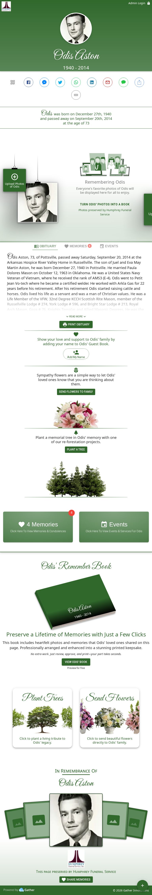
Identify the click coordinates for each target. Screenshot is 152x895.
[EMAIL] (107, 82)
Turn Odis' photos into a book (105, 204)
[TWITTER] (60, 82)
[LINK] (76, 95)
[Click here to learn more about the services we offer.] (76, 859)
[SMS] (123, 82)
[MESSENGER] (44, 82)
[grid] (76, 191)
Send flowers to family (76, 391)
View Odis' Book (76, 662)
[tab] (45, 246)
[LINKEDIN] (92, 82)
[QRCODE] (12, 82)
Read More (76, 316)
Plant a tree (76, 449)
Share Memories (78, 879)
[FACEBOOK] (28, 82)
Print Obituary (78, 324)
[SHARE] (139, 82)
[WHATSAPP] (76, 82)
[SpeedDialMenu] (142, 885)
